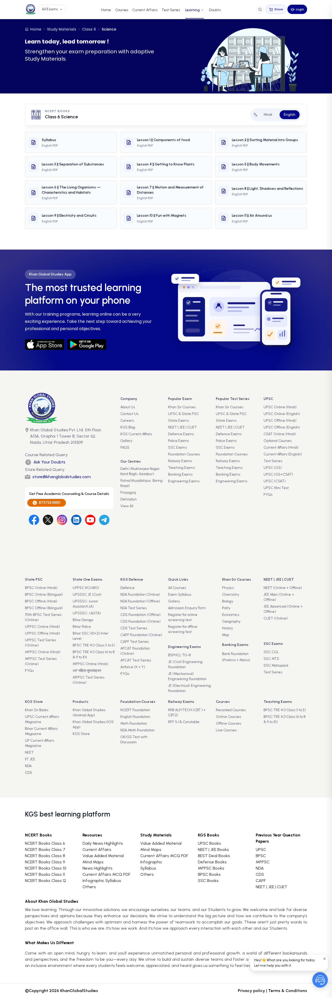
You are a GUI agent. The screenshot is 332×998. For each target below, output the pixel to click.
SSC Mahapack (276, 665)
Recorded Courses (231, 710)
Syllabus (148, 868)
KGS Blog (127, 427)
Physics (228, 588)
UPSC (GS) (273, 467)
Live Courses (226, 730)
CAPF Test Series (134, 641)
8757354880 (49, 502)
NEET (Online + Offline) (283, 588)
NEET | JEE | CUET (182, 427)
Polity (226, 608)
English (289, 114)
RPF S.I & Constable (183, 722)
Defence (127, 588)
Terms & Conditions (287, 990)
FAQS (124, 447)
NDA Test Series (133, 608)
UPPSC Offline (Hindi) (42, 633)
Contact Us (129, 414)
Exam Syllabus (179, 594)
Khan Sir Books (36, 710)
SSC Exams (177, 447)
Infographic (151, 861)
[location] (27, 437)
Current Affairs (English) (283, 454)
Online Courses (228, 717)
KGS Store (81, 734)
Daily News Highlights (102, 843)
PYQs (268, 494)
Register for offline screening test (182, 629)
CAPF (261, 880)
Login (300, 9)
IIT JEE (30, 759)
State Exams (178, 420)
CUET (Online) (276, 618)
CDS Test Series (133, 628)
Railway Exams (180, 461)
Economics (230, 615)
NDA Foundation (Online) (140, 594)
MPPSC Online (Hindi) (42, 652)
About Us (127, 407)
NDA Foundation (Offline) (140, 601)
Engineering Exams (183, 481)
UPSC (261, 849)
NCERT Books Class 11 (45, 874)
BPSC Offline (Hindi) (41, 601)
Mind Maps (92, 861)
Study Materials (61, 29)
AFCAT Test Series (135, 660)
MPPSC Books (211, 868)
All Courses (177, 588)
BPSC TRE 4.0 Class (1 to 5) (94, 645)
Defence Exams (181, 434)
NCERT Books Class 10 (45, 868)
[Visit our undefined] (48, 520)
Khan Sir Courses (182, 407)
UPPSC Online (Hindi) (42, 626)
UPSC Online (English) (282, 414)
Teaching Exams (181, 467)
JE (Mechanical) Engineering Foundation (187, 676)
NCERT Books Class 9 (45, 861)
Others (147, 874)
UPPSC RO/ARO (86, 588)
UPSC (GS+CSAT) (278, 474)
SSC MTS (271, 659)
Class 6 (89, 29)
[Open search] (260, 9)
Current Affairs (144, 10)
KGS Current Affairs (136, 434)
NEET (29, 752)
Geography (231, 621)
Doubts (215, 10)
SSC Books (208, 880)
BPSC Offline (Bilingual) (44, 608)
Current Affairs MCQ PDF (106, 874)
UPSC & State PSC (183, 414)
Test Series (171, 10)
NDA (28, 766)
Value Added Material (103, 855)
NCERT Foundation (135, 710)
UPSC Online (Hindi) (280, 407)
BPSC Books (209, 874)
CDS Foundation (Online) (140, 621)
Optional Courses (278, 441)
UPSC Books (209, 843)
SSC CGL (271, 652)
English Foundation (135, 717)
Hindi (268, 114)
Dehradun (128, 499)
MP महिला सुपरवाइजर (87, 670)
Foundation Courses (184, 454)
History (227, 628)
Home (106, 10)
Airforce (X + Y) (132, 667)
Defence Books (212, 861)
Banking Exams (180, 474)
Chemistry (230, 594)
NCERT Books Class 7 (45, 849)
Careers (127, 420)
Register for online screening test (182, 617)
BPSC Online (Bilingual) (44, 594)
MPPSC (262, 861)
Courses (121, 10)
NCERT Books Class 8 (45, 855)
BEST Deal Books (214, 855)
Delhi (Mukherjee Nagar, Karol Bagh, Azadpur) (140, 471)
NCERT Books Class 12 (45, 880)
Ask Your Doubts (49, 462)
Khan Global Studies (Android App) (89, 712)
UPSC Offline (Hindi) (280, 420)
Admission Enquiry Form (187, 608)
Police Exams (178, 441)
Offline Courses (228, 723)
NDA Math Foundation (137, 730)
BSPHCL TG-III (179, 655)
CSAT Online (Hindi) (280, 434)
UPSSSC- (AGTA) (87, 613)
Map (225, 635)
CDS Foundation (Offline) (140, 615)
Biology (227, 601)
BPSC (261, 855)
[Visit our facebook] (34, 520)
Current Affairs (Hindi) (281, 447)
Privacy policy (251, 990)
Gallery (126, 441)
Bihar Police (82, 626)
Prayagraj (128, 492)
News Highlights (97, 868)
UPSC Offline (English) (282, 427)
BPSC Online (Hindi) (41, 588)
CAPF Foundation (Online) (141, 635)
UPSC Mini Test (276, 488)
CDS (28, 772)
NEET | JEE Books (213, 849)
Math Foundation (133, 723)
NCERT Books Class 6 (45, 843)
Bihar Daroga (83, 620)
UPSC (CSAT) (275, 481)
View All (126, 506)
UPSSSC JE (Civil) (87, 594)
